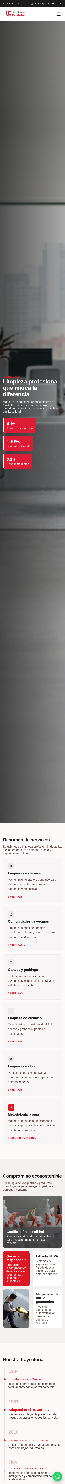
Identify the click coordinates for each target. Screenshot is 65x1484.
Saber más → (17, 897)
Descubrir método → (22, 1138)
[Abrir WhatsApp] (57, 1476)
